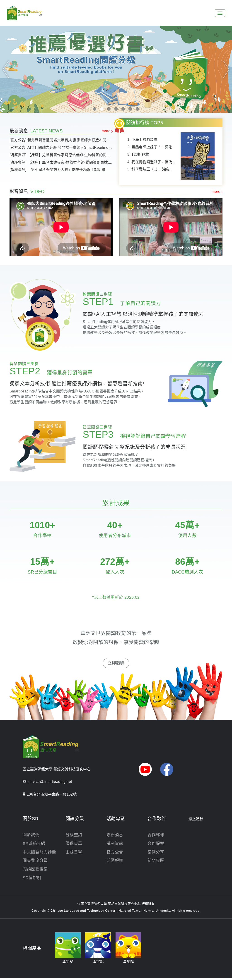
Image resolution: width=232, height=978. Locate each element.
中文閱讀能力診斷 (39, 852)
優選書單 (73, 843)
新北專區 (155, 860)
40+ (115, 525)
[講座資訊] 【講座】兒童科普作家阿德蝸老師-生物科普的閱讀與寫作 (61, 155)
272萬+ (115, 562)
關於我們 (31, 835)
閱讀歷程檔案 (35, 869)
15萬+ (42, 562)
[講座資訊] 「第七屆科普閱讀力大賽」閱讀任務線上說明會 (57, 170)
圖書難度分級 (35, 860)
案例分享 (155, 852)
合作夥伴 (155, 835)
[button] (5, 69)
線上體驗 (195, 819)
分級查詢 (73, 835)
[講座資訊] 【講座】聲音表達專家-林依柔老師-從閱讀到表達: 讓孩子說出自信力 (61, 162)
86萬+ (187, 562)
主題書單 (73, 852)
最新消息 (114, 835)
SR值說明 (32, 877)
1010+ (42, 525)
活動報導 (114, 860)
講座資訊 (114, 843)
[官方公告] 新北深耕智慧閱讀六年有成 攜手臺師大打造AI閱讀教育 (61, 140)
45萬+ (187, 525)
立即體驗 (116, 663)
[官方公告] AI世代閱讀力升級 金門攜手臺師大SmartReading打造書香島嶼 (61, 147)
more (106, 131)
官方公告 (114, 852)
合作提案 (155, 843)
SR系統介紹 (34, 843)
